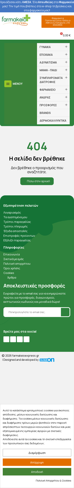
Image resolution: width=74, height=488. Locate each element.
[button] (3, 35)
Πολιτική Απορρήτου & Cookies (53, 480)
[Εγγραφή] (65, 312)
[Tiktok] (26, 339)
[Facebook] (6, 339)
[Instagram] (20, 339)
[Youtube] (13, 339)
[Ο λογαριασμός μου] (29, 35)
